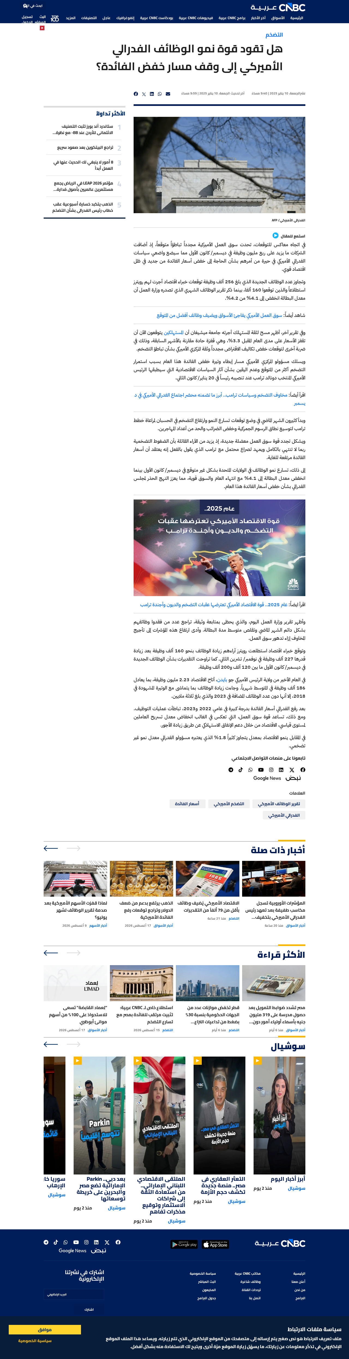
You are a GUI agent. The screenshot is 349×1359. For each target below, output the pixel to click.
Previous (74, 848)
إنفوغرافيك (125, 17)
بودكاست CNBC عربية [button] (156, 17)
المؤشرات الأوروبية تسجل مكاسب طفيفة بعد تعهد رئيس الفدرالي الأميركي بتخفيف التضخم (275, 910)
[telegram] (230, 769)
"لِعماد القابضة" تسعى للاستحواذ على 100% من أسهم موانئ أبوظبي (78, 1014)
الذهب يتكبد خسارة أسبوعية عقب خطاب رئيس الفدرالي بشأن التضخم (82, 207)
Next (51, 848)
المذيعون (209, 1290)
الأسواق (278, 17)
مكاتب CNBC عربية (248, 1273)
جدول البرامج (206, 1298)
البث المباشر (40, 19)
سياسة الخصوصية (203, 1273)
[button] (278, 7)
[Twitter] (292, 770)
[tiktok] (241, 769)
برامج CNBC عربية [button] (232, 17)
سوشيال (296, 1188)
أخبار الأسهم (98, 925)
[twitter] (144, 94)
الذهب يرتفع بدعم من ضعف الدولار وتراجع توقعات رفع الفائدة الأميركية (146, 910)
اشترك (89, 1309)
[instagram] (271, 769)
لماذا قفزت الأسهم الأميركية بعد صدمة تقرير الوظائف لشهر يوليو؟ (75, 910)
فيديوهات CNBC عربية (196, 17)
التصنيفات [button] (89, 17)
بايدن (222, 679)
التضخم (274, 34)
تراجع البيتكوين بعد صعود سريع (85, 147)
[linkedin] (152, 94)
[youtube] (261, 769)
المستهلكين (173, 332)
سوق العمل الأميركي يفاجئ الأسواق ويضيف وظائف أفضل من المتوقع (219, 315)
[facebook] (136, 94)
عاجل (107, 17)
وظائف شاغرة (250, 1281)
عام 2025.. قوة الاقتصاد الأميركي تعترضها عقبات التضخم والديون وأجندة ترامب (213, 604)
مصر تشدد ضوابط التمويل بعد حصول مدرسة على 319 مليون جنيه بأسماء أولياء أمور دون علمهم (276, 1014)
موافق (45, 1329)
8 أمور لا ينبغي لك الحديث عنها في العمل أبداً (83, 165)
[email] (168, 94)
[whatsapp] (160, 94)
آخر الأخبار (258, 17)
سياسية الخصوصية (35, 1340)
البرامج (300, 1298)
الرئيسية (296, 17)
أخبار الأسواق (295, 925)
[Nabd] (293, 777)
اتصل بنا (255, 1298)
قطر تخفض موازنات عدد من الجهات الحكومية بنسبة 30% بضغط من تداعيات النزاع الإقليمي (212, 1014)
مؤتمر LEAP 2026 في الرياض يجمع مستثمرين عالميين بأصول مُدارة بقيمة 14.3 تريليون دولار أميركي (83, 186)
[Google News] (267, 778)
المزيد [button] (71, 17)
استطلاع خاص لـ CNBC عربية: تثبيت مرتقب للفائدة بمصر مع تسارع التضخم (144, 1014)
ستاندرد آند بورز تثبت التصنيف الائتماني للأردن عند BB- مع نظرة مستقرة (84, 129)
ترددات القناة (251, 1290)
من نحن (299, 1290)
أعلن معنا (298, 1281)
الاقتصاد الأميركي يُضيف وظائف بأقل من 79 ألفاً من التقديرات (208, 906)
